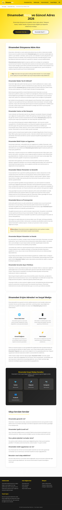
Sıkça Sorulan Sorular (26, 488)
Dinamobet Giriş (28, 2)
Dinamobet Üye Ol (39, 32)
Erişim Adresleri (44, 2)
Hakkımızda (36, 2)
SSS (59, 2)
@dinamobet (48, 483)
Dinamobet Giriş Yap (21, 32)
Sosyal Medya (53, 2)
